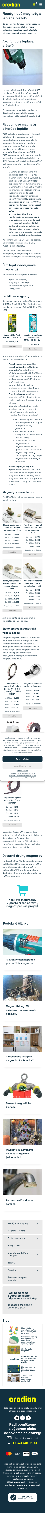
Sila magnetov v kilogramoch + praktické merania (28, 1368)
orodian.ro (23, 1488)
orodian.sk (19, 1482)
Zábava (11, 1262)
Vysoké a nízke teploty (13, 246)
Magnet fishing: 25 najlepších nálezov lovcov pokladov (21, 1010)
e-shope (28, 229)
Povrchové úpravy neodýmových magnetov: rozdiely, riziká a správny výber (29, 1340)
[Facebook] (16, 1418)
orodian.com (31, 1482)
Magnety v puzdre (16, 1230)
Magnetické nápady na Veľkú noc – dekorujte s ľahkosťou (28, 1330)
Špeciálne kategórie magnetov (17, 1278)
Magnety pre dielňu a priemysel (18, 1254)
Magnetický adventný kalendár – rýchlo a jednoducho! (19, 1153)
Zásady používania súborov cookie (22, 773)
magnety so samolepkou (20, 282)
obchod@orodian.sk (20, 1304)
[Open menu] (40, 4)
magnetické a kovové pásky (27, 844)
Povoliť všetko (22, 759)
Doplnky (12, 1270)
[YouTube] (22, 1418)
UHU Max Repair (10, 304)
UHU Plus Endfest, (26, 304)
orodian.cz (34, 1485)
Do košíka (12, 346)
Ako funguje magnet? (26, 1350)
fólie (17, 288)
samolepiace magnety (31, 497)
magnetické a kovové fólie (16, 847)
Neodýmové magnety (18, 1223)
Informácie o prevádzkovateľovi (22, 778)
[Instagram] (28, 1418)
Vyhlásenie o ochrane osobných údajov (22, 776)
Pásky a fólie (14, 1245)
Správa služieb (22, 771)
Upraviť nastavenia (22, 766)
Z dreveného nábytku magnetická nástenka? (26, 1378)
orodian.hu (22, 1485)
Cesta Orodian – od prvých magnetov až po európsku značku (29, 1359)
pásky (11, 288)
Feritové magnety (16, 1238)
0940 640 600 (16, 1307)
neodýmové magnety (19, 1408)
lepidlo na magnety (18, 279)
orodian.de (10, 1485)
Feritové (6, 861)
